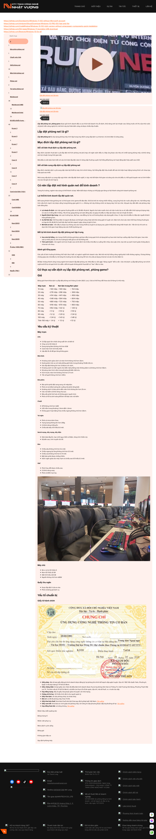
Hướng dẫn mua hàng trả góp (135, 820)
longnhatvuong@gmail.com (57, 783)
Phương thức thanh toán (133, 813)
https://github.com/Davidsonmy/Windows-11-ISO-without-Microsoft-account (34, 21)
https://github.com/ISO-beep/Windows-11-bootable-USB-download (31, 29)
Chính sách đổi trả (130, 792)
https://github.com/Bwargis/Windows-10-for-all (23, 32)
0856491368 (59, 790)
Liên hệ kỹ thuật (129, 806)
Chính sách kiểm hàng (132, 772)
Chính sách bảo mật (131, 786)
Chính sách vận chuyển (132, 779)
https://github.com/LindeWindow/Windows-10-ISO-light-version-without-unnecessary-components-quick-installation (50, 26)
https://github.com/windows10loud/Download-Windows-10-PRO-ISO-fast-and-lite (36, 23)
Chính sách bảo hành (132, 799)
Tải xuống (100, 701)
